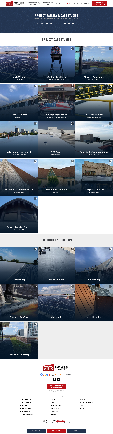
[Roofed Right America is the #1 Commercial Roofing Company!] (56, 367)
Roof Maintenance (25, 408)
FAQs (81, 405)
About (74, 3)
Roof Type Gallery (66, 24)
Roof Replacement (25, 399)
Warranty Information (86, 402)
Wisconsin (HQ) (51, 421)
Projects (67, 3)
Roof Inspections (25, 411)
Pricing (58, 3)
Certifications (55, 411)
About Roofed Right (56, 405)
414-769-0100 (60, 421)
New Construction (25, 402)
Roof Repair (23, 405)
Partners (82, 408)
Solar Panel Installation (26, 414)
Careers (82, 399)
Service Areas (55, 408)
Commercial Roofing (28, 396)
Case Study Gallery (44, 24)
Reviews (53, 414)
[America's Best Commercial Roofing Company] (15, 3)
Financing (53, 402)
